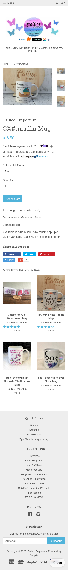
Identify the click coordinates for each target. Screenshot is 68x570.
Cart (62, 3)
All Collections (34, 434)
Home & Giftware (34, 465)
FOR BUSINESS (34, 497)
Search (34, 425)
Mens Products (34, 469)
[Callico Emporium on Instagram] (38, 514)
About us (34, 430)
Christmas (34, 456)
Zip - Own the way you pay (34, 439)
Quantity (8, 180)
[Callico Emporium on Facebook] (30, 514)
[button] (12, 327)
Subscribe (56, 541)
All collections (34, 492)
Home (5, 63)
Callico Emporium (37, 551)
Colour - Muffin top (14, 165)
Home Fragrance (34, 460)
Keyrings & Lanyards (34, 478)
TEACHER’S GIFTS (34, 483)
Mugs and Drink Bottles (34, 474)
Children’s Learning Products (34, 488)
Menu (10, 3)
